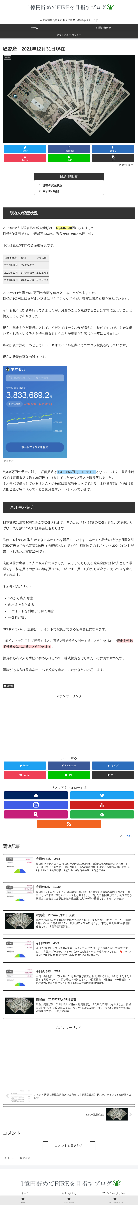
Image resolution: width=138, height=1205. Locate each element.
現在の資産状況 (52, 185)
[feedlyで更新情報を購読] (102, 814)
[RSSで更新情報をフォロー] (69, 824)
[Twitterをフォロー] (102, 795)
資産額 (10, 686)
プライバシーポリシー (113, 1193)
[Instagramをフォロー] (36, 805)
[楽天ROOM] (36, 814)
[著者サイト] (36, 795)
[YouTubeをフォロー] (102, 805)
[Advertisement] (69, 724)
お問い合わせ (69, 1193)
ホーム (25, 1193)
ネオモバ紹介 (51, 191)
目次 (63, 176)
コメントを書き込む (69, 1145)
